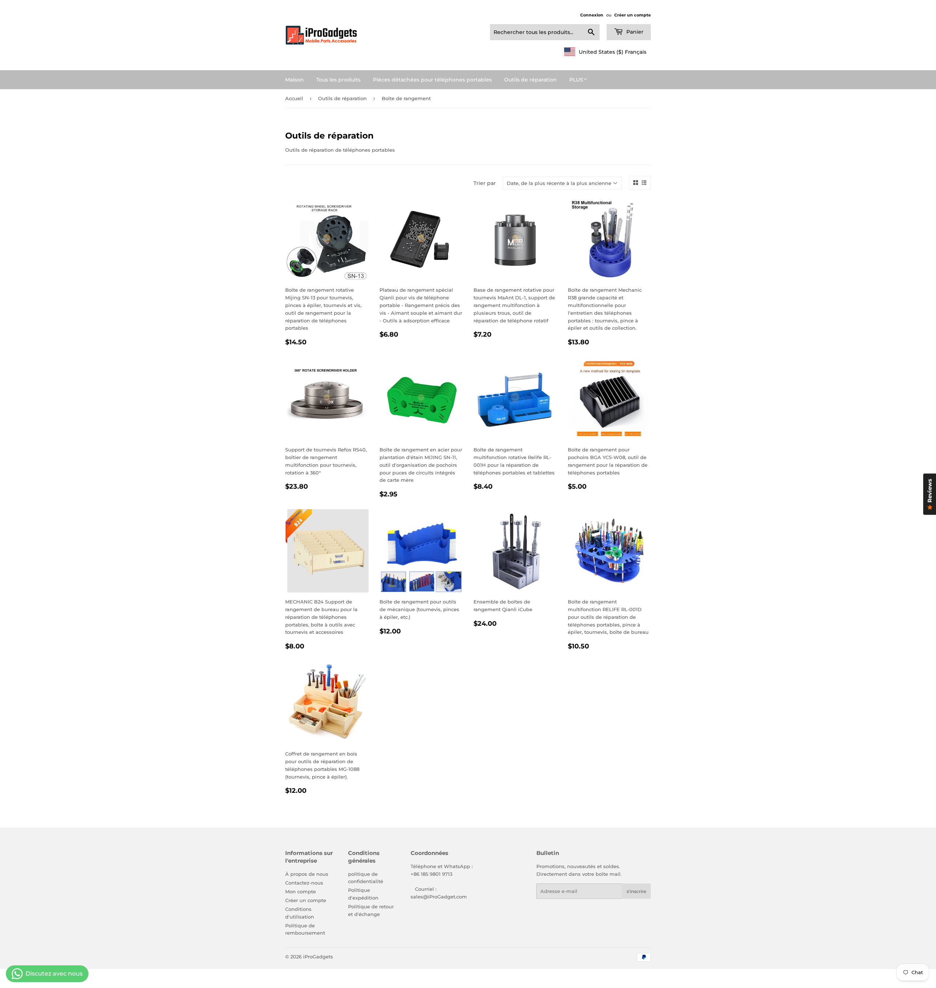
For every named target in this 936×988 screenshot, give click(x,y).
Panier (634, 32)
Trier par (484, 183)
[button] (605, 52)
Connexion (591, 15)
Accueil (294, 98)
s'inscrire (636, 891)
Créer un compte (632, 15)
